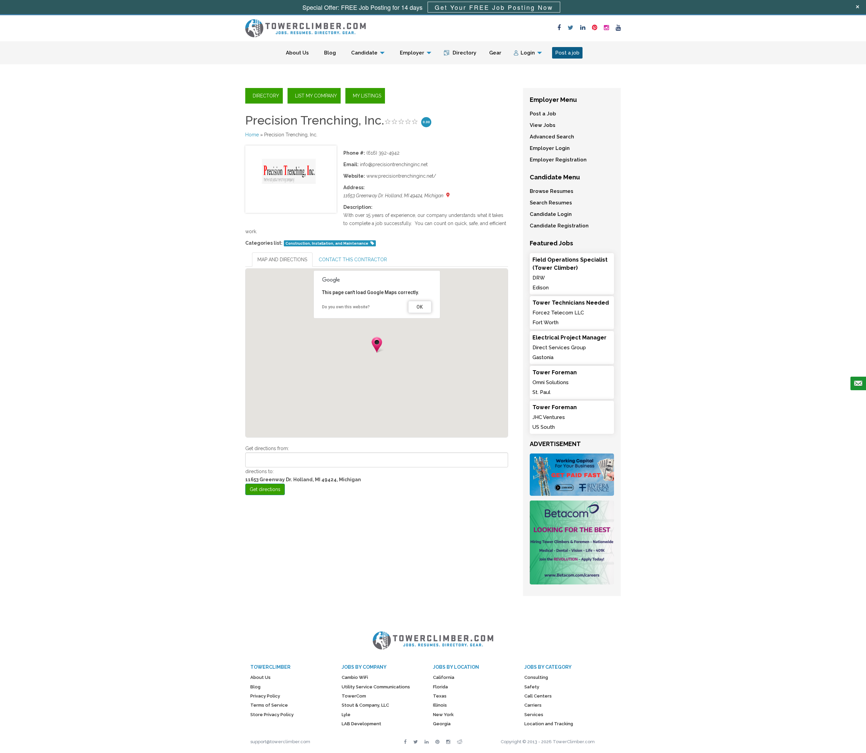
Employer (412, 53)
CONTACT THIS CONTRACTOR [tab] (353, 259)
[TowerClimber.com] (305, 27)
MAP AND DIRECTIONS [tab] (282, 259)
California (443, 677)
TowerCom (354, 696)
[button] (377, 345)
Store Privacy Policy (272, 714)
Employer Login (550, 148)
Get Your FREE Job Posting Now (494, 7)
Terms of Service (269, 705)
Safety (531, 686)
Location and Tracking (548, 723)
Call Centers (538, 696)
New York (443, 714)
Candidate (364, 53)
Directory (464, 53)
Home (252, 134)
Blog (330, 53)
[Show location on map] (448, 195)
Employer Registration (558, 160)
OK (419, 307)
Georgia (442, 723)
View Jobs (542, 125)
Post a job (567, 53)
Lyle (346, 714)
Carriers (533, 705)
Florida (440, 686)
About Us (297, 53)
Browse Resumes (551, 191)
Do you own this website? (346, 307)
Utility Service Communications (376, 686)
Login (528, 53)
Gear (495, 53)
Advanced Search (552, 137)
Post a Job (543, 114)
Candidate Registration (559, 226)
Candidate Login (551, 214)
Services (533, 714)
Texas (440, 696)
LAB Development (361, 723)
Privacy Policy (265, 696)
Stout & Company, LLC (365, 705)
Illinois (440, 705)
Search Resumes (551, 203)
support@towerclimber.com (280, 741)
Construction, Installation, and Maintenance (327, 243)
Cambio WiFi (355, 677)
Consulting (536, 677)
